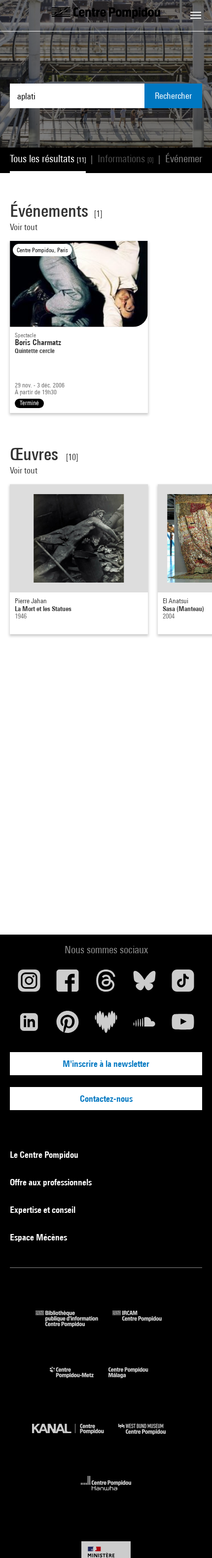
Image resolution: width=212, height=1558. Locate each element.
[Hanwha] (106, 1493)
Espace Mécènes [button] (39, 1237)
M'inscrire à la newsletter (106, 1063)
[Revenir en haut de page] (189, 1535)
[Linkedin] (29, 1025)
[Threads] (106, 984)
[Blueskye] (144, 984)
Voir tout (23, 227)
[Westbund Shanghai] (149, 1436)
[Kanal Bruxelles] (75, 1436)
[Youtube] (183, 1025)
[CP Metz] (79, 1380)
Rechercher (173, 95)
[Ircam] (144, 1323)
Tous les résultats (48, 158)
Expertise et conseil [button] (43, 1210)
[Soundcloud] (144, 1025)
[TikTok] (183, 984)
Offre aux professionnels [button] (52, 1182)
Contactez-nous (106, 1098)
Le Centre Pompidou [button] (45, 1154)
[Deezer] (106, 1025)
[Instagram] (29, 984)
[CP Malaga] (135, 1380)
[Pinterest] (67, 1025)
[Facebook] (67, 984)
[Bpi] (73, 1323)
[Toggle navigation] (195, 15)
